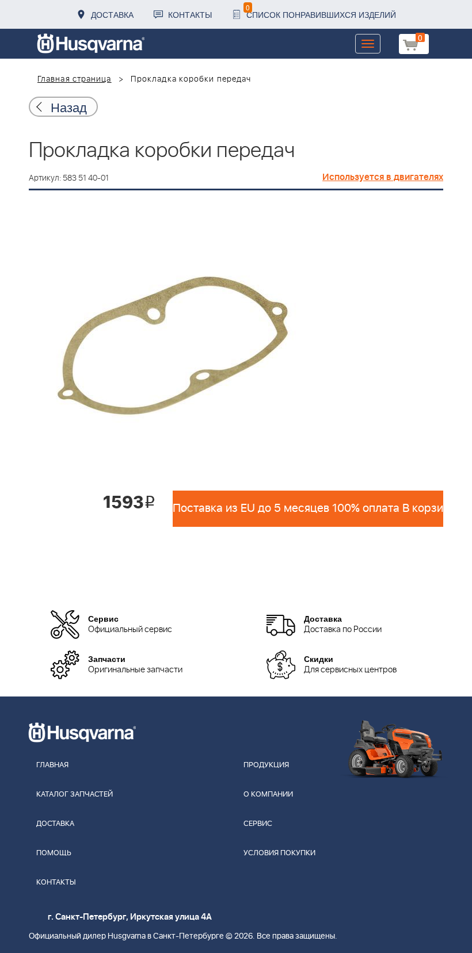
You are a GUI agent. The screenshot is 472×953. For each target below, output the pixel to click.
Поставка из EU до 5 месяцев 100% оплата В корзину (308, 508)
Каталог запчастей (74, 794)
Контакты (190, 14)
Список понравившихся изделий (321, 11)
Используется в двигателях (382, 177)
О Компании (268, 794)
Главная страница (74, 79)
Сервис (257, 823)
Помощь (53, 853)
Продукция (266, 765)
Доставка (112, 14)
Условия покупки (279, 853)
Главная (52, 765)
